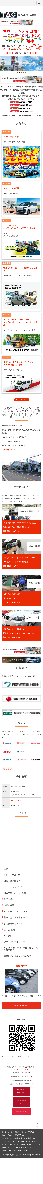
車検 (6, 869)
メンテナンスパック (13, 887)
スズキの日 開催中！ (12, 137)
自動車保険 (9, 905)
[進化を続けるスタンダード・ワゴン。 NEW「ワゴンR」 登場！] (21, 383)
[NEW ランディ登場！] (21, 206)
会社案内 (10, 1132)
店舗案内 (18, 1135)
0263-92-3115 (16, 800)
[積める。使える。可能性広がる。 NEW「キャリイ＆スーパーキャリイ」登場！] (21, 343)
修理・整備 (9, 899)
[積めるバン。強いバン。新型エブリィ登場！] (21, 296)
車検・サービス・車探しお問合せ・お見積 (16, 1147)
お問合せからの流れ (13, 923)
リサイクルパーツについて (16, 911)
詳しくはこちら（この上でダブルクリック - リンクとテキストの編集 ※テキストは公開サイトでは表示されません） (21, 590)
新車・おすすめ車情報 (14, 917)
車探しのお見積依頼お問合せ (17, 956)
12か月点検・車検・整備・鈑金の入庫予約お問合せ (21, 949)
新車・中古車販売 (8, 1135)
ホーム (4, 1132)
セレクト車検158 (12, 875)
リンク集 (8, 935)
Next (40, 63)
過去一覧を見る (21, 400)
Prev (3, 63)
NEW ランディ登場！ (12, 188)
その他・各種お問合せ (21, 1005)
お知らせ (30, 1144)
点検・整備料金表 (12, 881)
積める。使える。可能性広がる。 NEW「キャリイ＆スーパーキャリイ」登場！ (20, 322)
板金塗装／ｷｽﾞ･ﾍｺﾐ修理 (15, 893)
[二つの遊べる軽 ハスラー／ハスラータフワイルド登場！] (21, 249)
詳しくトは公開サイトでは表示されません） (21, 554)
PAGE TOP (38, 1126)
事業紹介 (18, 1132)
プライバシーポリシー (14, 941)
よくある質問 (10, 929)
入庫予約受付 (6, 1150)
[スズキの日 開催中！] (21, 162)
